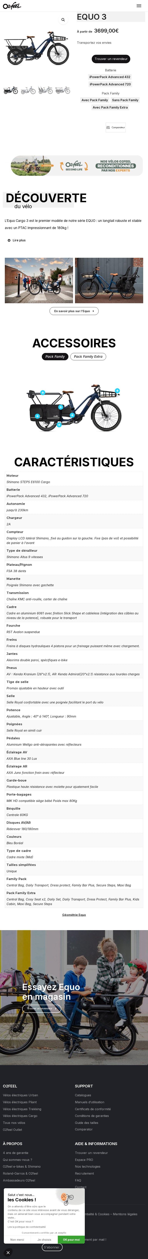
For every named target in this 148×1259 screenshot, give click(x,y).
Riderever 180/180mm (22, 829)
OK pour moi (71, 1239)
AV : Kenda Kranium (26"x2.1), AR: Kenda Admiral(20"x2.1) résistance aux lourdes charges (73, 674)
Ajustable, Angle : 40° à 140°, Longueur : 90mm (41, 716)
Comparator (84, 1129)
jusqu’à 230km (17, 510)
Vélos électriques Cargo (20, 1116)
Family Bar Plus (83, 885)
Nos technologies (87, 1166)
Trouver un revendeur (91, 1153)
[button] (63, 19)
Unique (12, 871)
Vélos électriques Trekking (22, 1109)
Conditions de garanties (92, 1116)
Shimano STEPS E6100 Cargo (28, 482)
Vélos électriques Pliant (20, 1102)
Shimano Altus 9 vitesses (25, 557)
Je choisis (44, 1239)
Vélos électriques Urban (20, 1095)
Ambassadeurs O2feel (19, 1180)
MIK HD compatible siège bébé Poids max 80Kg (42, 801)
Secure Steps (105, 885)
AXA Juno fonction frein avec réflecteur (35, 773)
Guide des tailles (86, 1123)
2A (9, 524)
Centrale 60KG (17, 815)
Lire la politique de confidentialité (27, 1226)
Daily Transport (37, 885)
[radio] (110, 77)
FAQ (78, 1180)
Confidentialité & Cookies (91, 1214)
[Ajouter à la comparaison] (116, 127)
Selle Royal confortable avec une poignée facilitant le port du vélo (55, 702)
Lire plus (19, 240)
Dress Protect (97, 899)
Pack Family (110, 93)
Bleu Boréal (15, 843)
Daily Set (54, 899)
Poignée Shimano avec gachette (30, 585)
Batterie (110, 70)
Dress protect (60, 885)
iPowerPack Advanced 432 (26, 496)
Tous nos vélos (14, 1123)
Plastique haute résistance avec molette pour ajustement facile (52, 787)
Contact (80, 1187)
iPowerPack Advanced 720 (68, 496)
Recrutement (84, 1173)
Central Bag (15, 885)
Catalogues (83, 1095)
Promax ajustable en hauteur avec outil (35, 688)
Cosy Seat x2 (35, 899)
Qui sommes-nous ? (17, 1160)
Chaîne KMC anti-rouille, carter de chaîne (37, 599)
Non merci (17, 1239)
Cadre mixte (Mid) (20, 857)
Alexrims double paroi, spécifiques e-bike (37, 660)
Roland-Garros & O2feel (20, 1173)
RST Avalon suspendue (23, 632)
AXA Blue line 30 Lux (22, 758)
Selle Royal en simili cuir (24, 730)
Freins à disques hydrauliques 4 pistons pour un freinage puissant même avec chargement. (73, 646)
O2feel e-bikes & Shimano (22, 1166)
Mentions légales (125, 1214)
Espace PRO (84, 1160)
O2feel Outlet (12, 1130)
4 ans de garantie (15, 1153)
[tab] (55, 356)
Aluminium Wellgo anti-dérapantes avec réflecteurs (44, 744)
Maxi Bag (124, 885)
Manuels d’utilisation (89, 1102)
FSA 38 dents (16, 571)
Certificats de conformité (93, 1109)
